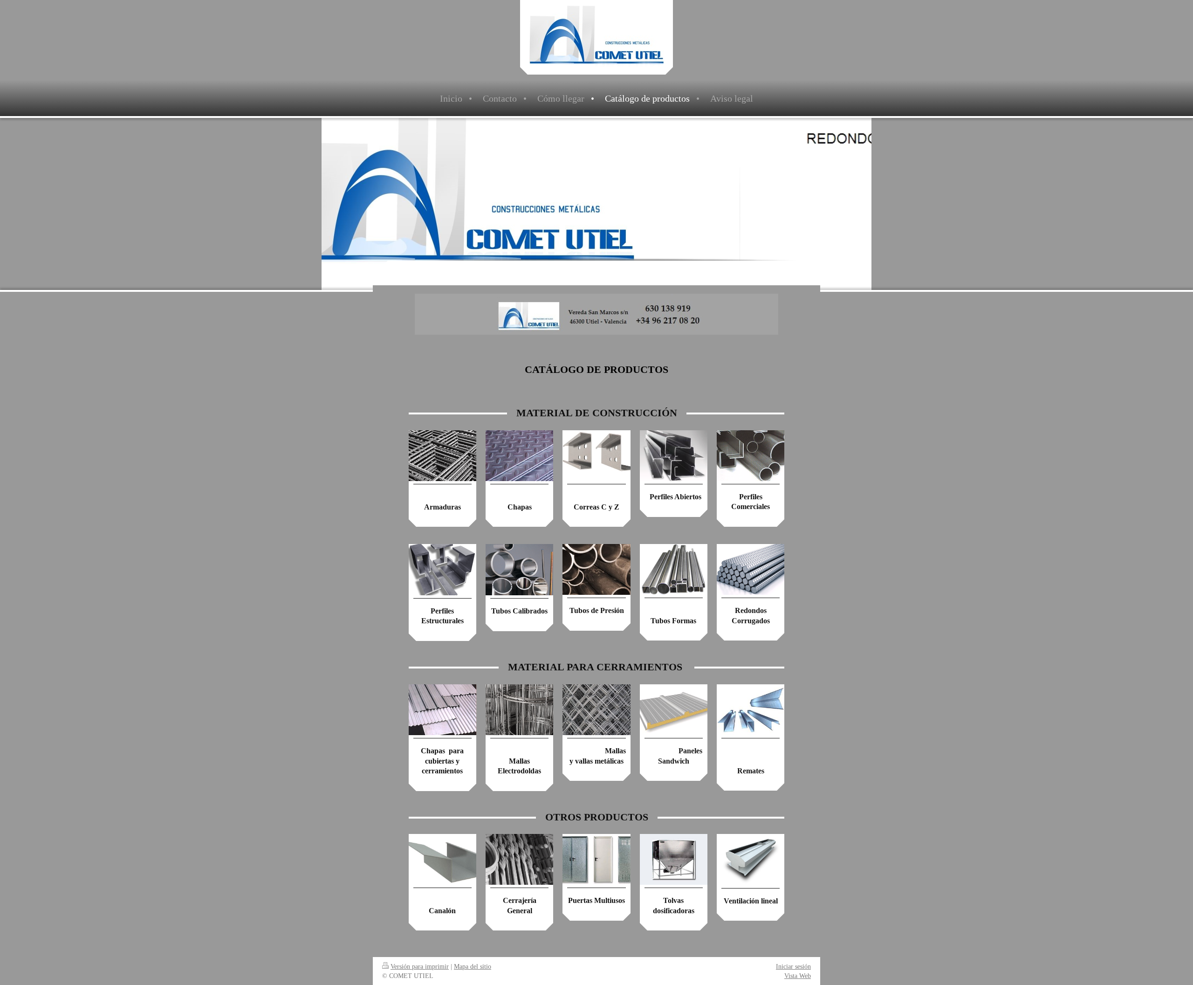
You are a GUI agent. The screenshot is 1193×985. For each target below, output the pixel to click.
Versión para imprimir (420, 966)
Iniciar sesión (793, 966)
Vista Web (797, 975)
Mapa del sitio (472, 966)
